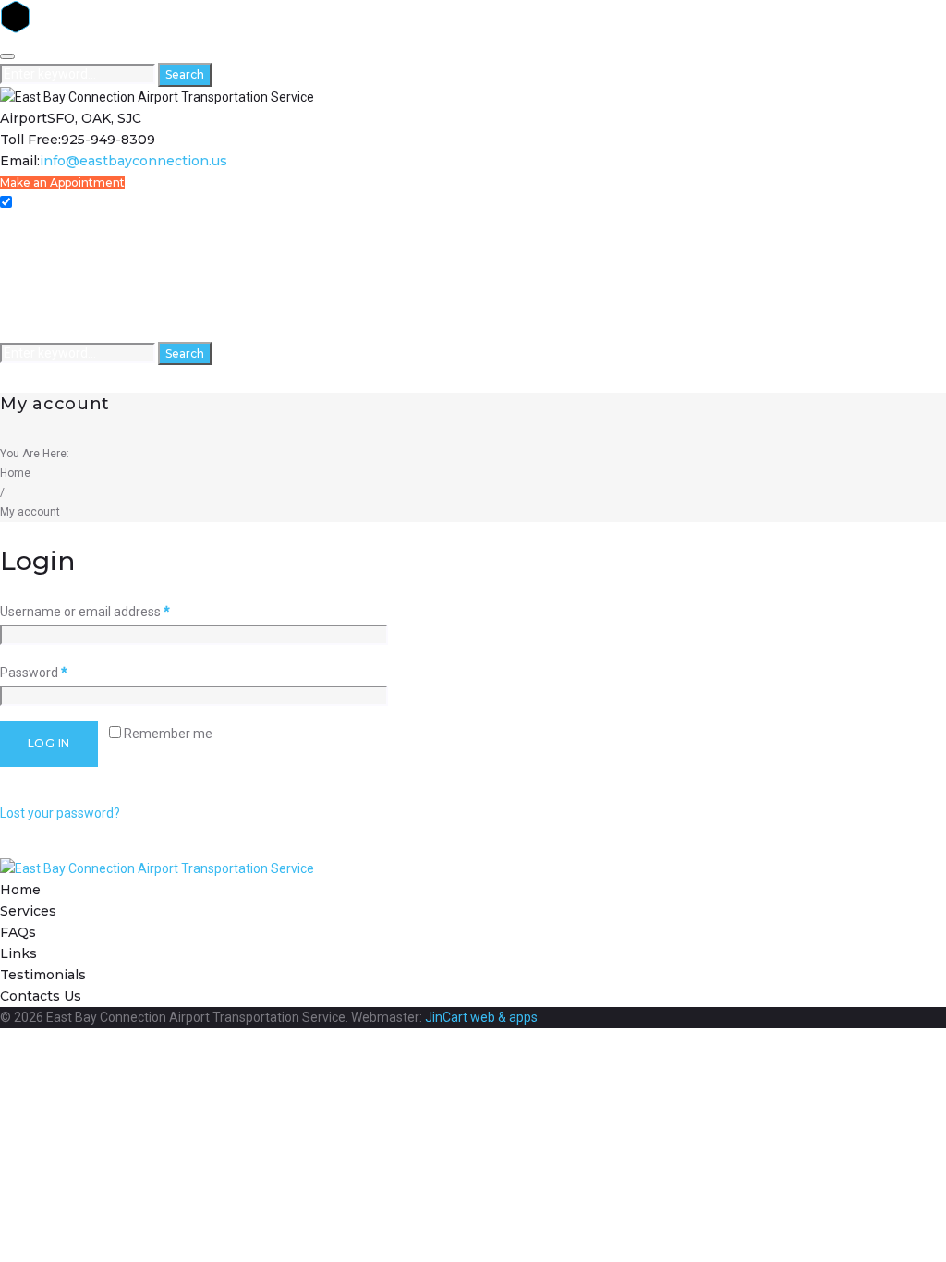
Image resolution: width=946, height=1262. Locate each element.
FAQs (16, 267)
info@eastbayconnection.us (133, 160)
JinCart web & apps (481, 1017)
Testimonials (39, 310)
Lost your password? (60, 813)
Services (25, 246)
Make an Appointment (62, 182)
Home (18, 225)
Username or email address (85, 611)
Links (15, 289)
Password (33, 672)
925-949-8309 (108, 139)
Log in (49, 743)
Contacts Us (36, 331)
